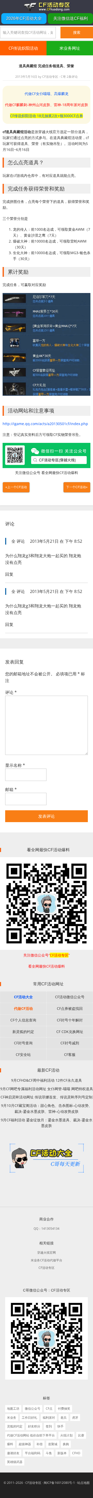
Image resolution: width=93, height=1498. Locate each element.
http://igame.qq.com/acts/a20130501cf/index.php (45, 423)
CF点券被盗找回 (70, 1008)
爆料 (10, 1444)
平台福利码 (32, 1453)
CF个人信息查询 (23, 1020)
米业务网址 (69, 48)
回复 (9, 574)
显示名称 (15, 765)
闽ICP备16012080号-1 (59, 1482)
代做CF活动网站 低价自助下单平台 (31, 1435)
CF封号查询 (23, 1042)
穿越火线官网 (46, 1252)
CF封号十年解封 (70, 1020)
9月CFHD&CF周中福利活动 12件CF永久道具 (46, 1080)
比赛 (81, 1435)
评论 (11, 692)
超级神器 (25, 1444)
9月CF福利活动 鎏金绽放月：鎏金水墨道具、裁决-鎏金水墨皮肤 (46, 1122)
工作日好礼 (29, 1417)
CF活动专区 (46, 6)
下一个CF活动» (77, 487)
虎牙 (75, 1417)
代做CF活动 (23, 1008)
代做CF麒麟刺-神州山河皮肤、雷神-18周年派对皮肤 (46, 104)
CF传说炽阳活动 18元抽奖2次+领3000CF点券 (46, 115)
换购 (66, 1444)
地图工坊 (13, 1408)
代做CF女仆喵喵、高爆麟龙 (46, 93)
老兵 (63, 1417)
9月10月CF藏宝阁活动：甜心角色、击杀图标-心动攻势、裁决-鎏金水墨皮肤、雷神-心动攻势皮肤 (46, 1108)
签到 (49, 1426)
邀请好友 (13, 1453)
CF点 (49, 1408)
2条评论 (72, 76)
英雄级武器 (14, 1462)
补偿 (39, 1444)
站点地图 (83, 1482)
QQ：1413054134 (46, 1228)
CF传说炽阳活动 (23, 48)
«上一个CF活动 (16, 487)
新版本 (62, 1453)
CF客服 (69, 1054)
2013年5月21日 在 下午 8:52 (56, 541)
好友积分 (34, 1426)
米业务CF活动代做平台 (46, 1260)
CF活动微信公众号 (69, 996)
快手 (60, 1426)
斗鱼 (49, 1453)
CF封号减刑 (69, 1042)
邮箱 (11, 789)
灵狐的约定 (14, 1426)
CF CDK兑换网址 (69, 1031)
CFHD (76, 1453)
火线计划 (66, 1435)
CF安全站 (23, 1054)
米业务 (11, 1417)
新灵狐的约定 (23, 1031)
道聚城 (52, 1444)
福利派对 (49, 1417)
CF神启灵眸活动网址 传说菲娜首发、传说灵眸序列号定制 (46, 1097)
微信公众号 (32, 1408)
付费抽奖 (64, 1408)
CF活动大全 (23, 996)
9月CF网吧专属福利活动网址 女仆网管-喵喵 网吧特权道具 (46, 1088)
